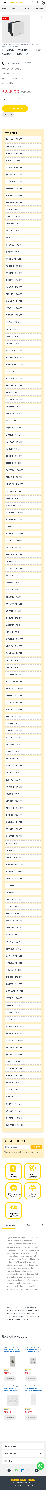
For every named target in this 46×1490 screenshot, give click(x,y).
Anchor (6, 1347)
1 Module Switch (8, 44)
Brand (14, 8)
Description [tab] (8, 1225)
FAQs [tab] (28, 1225)
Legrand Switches (14, 1319)
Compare (28, 63)
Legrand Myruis (32, 1316)
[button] (42, 17)
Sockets (38, 1386)
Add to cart (17, 108)
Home (4, 8)
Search (32, 2)
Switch (25, 1319)
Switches (15, 47)
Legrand (27, 8)
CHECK (36, 1147)
